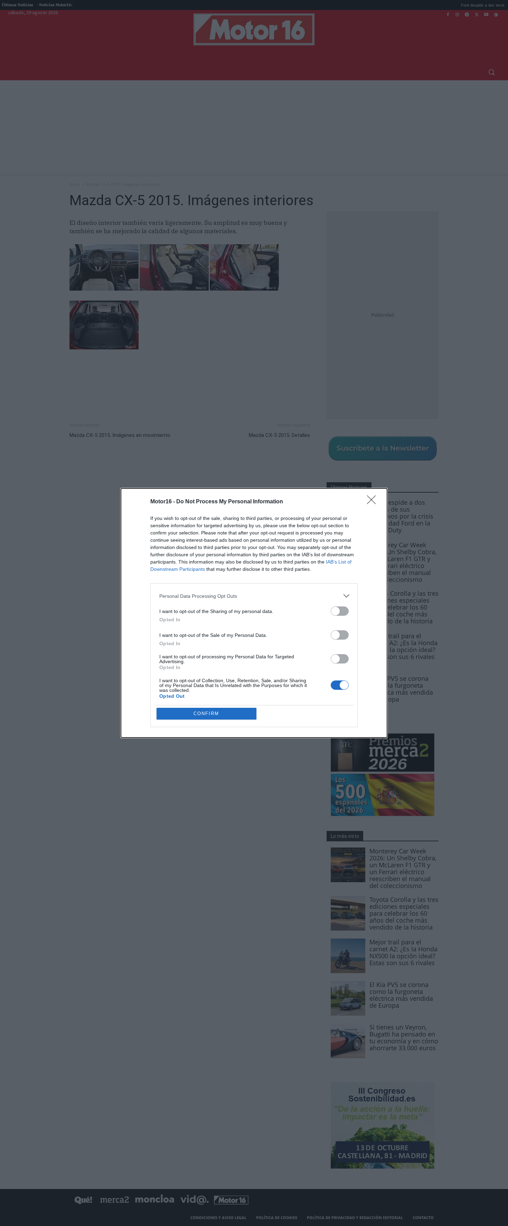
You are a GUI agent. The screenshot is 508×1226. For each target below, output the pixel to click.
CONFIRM (206, 713)
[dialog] (254, 613)
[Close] (373, 502)
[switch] (340, 611)
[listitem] (254, 596)
